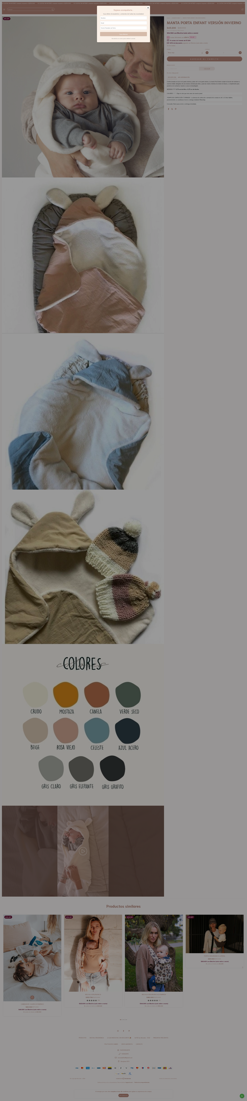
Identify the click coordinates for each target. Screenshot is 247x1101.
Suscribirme (123, 34)
